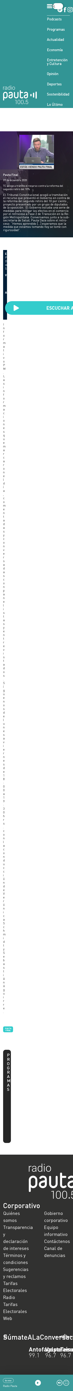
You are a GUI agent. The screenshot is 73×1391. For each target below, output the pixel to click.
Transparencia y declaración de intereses (16, 1237)
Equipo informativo (56, 1230)
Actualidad (55, 39)
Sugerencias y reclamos (15, 1272)
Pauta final (8, 1029)
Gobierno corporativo (56, 1216)
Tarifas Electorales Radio (15, 1290)
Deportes (54, 84)
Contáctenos (57, 1241)
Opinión (52, 73)
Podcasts (54, 19)
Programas (56, 29)
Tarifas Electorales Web (15, 1311)
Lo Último (55, 104)
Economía (55, 49)
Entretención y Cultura (57, 62)
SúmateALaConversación (25, 1336)
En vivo (8, 1380)
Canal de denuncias (54, 1251)
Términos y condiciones (15, 1258)
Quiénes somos (11, 1216)
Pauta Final (10, 174)
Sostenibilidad (58, 94)
